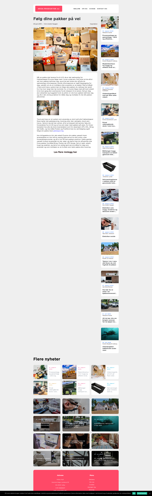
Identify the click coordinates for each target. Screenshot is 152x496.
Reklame (77, 8)
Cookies (92, 8)
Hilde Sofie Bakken (108, 148)
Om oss (84, 8)
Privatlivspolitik (142, 493)
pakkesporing (58, 131)
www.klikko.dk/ (62, 490)
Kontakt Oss (102, 8)
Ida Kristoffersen (107, 287)
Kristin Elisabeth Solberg (109, 61)
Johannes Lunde (107, 176)
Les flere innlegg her (65, 152)
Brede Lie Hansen (107, 258)
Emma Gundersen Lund (109, 119)
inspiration (93, 24)
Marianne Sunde (107, 32)
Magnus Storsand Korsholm (107, 90)
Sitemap (91, 490)
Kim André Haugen (51, 24)
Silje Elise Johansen (108, 233)
